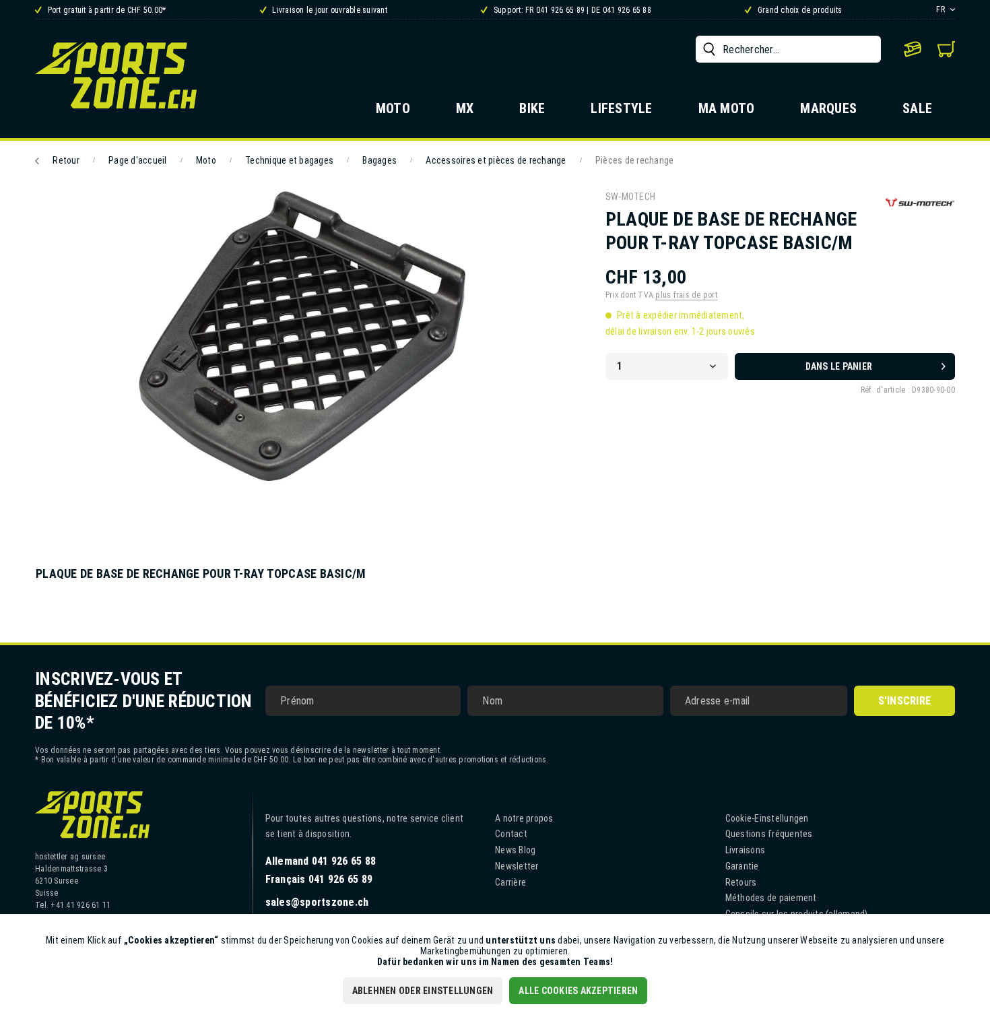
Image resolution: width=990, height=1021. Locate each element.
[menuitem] (788, 49)
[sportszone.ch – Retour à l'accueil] (116, 75)
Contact (511, 833)
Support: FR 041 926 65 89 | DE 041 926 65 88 (571, 10)
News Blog (515, 850)
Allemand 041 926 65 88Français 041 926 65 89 (320, 870)
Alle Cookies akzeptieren (578, 990)
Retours (741, 882)
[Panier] (946, 49)
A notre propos (524, 818)
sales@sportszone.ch (317, 902)
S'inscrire (904, 700)
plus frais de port (686, 295)
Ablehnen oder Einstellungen (423, 990)
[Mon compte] (912, 49)
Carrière (510, 882)
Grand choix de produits (799, 10)
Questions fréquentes (769, 833)
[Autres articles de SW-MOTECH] (920, 214)
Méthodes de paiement (771, 897)
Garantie (742, 866)
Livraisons (745, 850)
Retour (66, 160)
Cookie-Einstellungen (767, 818)
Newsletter (517, 866)
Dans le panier (839, 366)
